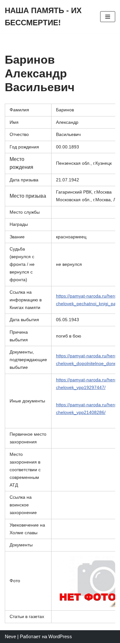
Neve (10, 636)
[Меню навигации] (107, 16)
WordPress (60, 636)
